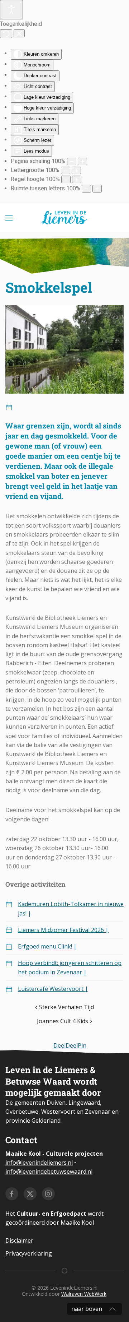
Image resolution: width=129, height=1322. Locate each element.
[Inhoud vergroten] (82, 161)
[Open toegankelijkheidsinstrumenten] (11, 9)
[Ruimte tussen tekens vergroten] (97, 188)
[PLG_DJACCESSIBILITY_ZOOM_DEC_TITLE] (71, 161)
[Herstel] (6, 33)
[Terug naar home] (64, 218)
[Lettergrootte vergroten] (76, 170)
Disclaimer (19, 1240)
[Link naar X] (30, 1193)
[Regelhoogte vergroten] (76, 179)
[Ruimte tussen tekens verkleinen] (86, 188)
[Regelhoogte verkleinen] (66, 179)
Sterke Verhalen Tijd (66, 1007)
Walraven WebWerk (83, 1293)
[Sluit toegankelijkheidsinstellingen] (19, 33)
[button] (9, 218)
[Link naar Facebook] (11, 1193)
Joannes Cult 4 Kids (62, 1021)
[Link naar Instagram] (48, 1193)
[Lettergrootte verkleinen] (65, 170)
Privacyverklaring (28, 1253)
